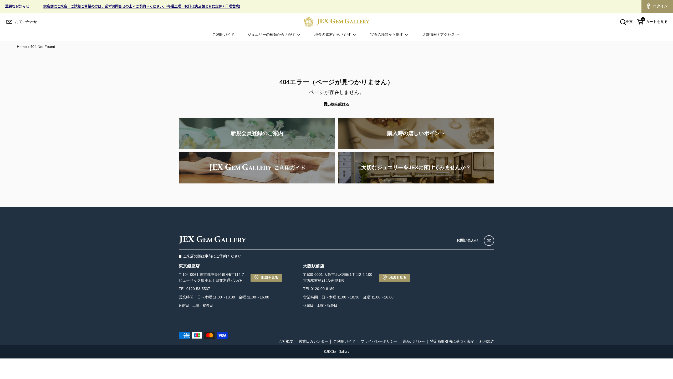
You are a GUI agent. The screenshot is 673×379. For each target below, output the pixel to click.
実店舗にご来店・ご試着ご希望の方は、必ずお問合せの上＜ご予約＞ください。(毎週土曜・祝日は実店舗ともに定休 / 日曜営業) (141, 6)
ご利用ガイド (223, 34)
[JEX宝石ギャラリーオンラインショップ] (336, 22)
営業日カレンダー (313, 341)
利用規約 (487, 341)
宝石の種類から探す (386, 34)
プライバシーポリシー (379, 341)
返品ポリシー (414, 341)
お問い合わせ (467, 240)
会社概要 (286, 341)
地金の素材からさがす (332, 34)
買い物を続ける (336, 104)
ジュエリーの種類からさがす (271, 34)
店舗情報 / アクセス (438, 34)
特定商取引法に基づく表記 (452, 341)
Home (22, 46)
